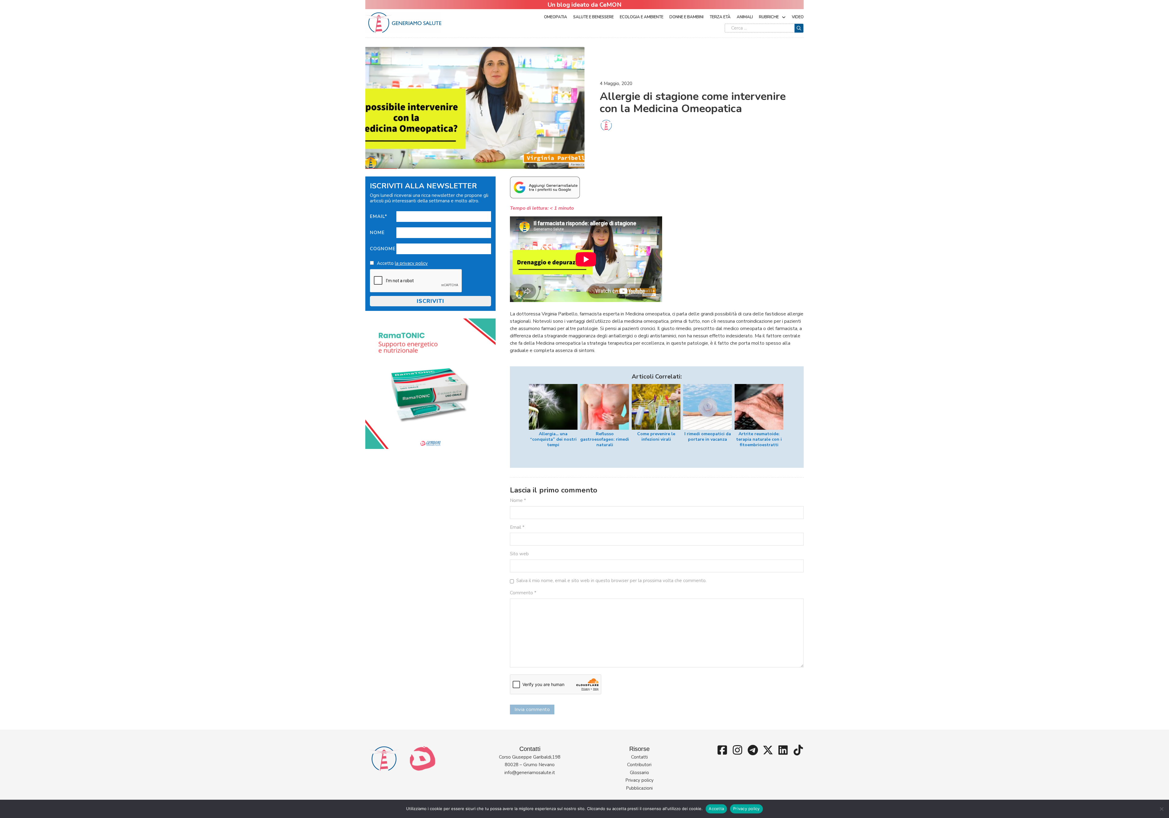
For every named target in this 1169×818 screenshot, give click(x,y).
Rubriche (769, 17)
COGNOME (383, 249)
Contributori (639, 765)
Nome (377, 232)
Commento (523, 593)
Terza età (720, 17)
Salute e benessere (593, 17)
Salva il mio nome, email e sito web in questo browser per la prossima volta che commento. (611, 581)
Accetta (716, 808)
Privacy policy (639, 780)
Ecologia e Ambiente (641, 17)
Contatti (639, 757)
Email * (517, 527)
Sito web (519, 554)
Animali (745, 17)
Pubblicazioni (639, 788)
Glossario (639, 773)
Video (798, 17)
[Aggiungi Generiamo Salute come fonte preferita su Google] (545, 187)
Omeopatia (555, 17)
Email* (378, 216)
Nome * (518, 500)
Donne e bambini (686, 17)
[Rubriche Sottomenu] (784, 17)
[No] (1161, 809)
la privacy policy (411, 263)
